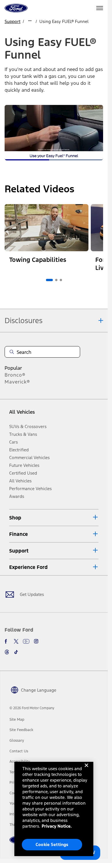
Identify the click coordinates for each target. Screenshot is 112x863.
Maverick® (17, 382)
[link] (16, 720)
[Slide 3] (61, 280)
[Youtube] (26, 641)
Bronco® (15, 375)
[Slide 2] (56, 280)
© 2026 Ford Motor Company (31, 708)
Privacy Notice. (57, 826)
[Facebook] (7, 641)
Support (12, 21)
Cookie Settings (52, 844)
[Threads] (7, 652)
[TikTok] (16, 652)
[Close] (86, 770)
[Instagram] (36, 641)
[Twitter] (16, 641)
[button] (54, 517)
